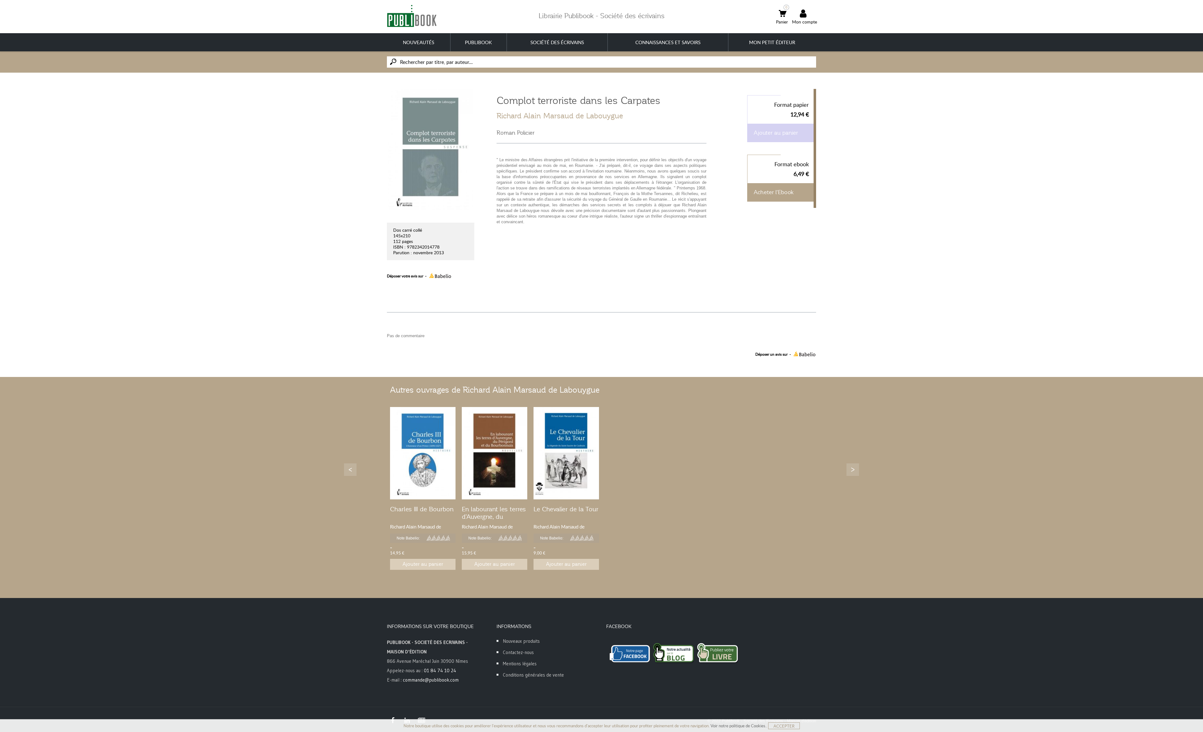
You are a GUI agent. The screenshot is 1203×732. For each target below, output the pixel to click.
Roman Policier (515, 133)
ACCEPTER (783, 726)
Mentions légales (520, 664)
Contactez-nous (518, 652)
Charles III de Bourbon (422, 509)
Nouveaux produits (521, 641)
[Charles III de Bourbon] (423, 453)
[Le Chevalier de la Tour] (566, 453)
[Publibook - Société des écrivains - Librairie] (411, 16)
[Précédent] (350, 469)
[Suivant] (852, 469)
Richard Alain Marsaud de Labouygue (560, 116)
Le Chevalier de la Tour (566, 509)
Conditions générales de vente (533, 675)
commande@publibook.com (431, 680)
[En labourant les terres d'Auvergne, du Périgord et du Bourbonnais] (494, 453)
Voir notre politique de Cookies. (738, 726)
